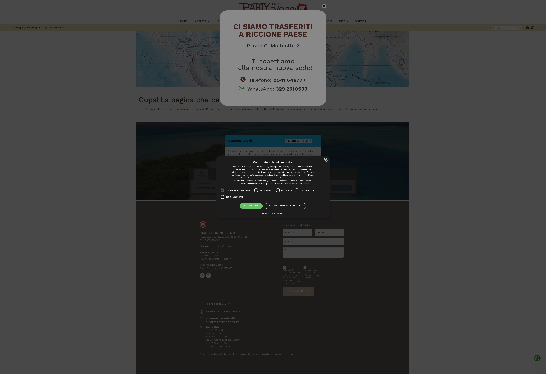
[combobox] (326, 159)
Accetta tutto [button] (251, 206)
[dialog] (273, 187)
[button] (273, 213)
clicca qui (306, 183)
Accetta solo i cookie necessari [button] (285, 206)
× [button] (327, 161)
